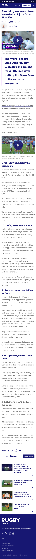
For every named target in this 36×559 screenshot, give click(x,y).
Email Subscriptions (7, 550)
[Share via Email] (20, 450)
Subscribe (26, 5)
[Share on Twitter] (12, 450)
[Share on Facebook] (8, 450)
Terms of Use (5, 541)
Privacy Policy (6, 543)
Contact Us (5, 548)
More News (28, 456)
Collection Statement (8, 545)
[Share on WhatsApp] (16, 450)
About (3, 538)
